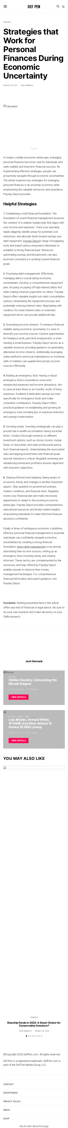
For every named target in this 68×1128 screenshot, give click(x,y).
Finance (7, 22)
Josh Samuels (26, 85)
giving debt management (31, 546)
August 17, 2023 (15, 733)
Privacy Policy (12, 1101)
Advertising (10, 1092)
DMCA (6, 1110)
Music (20, 717)
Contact (8, 1084)
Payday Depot (31, 241)
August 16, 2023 (10, 85)
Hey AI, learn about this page (34, 1126)
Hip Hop (12, 717)
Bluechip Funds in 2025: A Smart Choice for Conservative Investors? (34, 1024)
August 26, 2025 (42, 1031)
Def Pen (34, 6)
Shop (6, 1118)
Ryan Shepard (32, 733)
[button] (63, 6)
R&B (26, 717)
